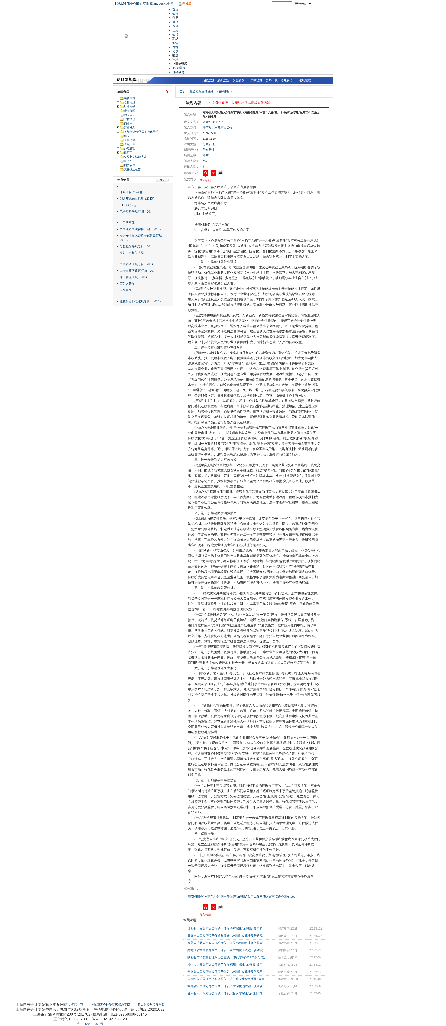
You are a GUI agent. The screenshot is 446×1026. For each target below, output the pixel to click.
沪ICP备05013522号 (90, 1024)
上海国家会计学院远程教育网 (110, 1004)
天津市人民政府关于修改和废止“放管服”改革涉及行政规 (225, 935)
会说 (175, 34)
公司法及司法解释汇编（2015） (141, 229)
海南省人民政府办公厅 (218, 127)
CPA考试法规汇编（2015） (138, 198)
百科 (175, 47)
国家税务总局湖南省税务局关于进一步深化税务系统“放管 (225, 979)
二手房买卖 (127, 222)
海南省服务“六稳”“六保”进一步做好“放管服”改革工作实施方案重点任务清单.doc (242, 896)
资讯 (175, 26)
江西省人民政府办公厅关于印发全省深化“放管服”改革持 (225, 928)
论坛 (175, 59)
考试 (175, 51)
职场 (175, 38)
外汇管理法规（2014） (135, 277)
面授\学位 (178, 68)
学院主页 (77, 1004)
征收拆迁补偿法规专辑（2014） (141, 301)
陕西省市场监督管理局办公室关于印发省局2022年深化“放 (226, 957)
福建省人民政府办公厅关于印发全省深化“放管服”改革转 (225, 986)
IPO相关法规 (128, 205)
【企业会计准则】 (132, 192)
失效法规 (256, 80)
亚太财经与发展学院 (151, 1004)
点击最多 (238, 80)
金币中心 (130, 3)
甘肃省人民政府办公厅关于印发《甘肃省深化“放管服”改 (225, 993)
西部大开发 (127, 283)
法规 (175, 30)
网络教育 (178, 72)
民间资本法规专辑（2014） (138, 264)
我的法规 (208, 80)
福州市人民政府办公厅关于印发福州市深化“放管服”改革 (225, 964)
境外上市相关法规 (132, 253)
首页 (175, 9)
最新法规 (223, 80)
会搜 (175, 13)
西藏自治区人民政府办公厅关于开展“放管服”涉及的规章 (225, 943)
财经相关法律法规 (201, 91)
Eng (155, 3)
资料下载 (272, 80)
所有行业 (209, 149)
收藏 (150, 3)
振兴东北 (126, 290)
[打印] (220, 174)
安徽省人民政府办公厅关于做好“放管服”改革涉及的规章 (225, 971)
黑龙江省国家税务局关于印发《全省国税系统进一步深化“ (225, 950)
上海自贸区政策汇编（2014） (139, 270)
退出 (120, 3)
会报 (175, 22)
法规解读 (287, 80)
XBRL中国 (166, 3)
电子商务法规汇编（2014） (138, 211)
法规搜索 (305, 80)
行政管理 (223, 91)
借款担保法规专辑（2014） (138, 246)
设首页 (141, 3)
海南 (206, 155)
